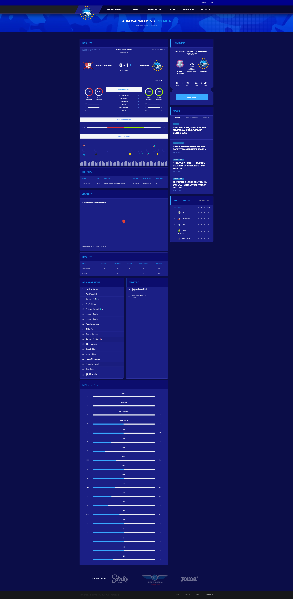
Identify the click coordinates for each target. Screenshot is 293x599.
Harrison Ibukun (92, 289)
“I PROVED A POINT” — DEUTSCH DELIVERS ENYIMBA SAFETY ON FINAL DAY (189, 165)
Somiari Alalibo (137, 296)
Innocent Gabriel (92, 314)
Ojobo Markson (91, 344)
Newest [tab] (177, 118)
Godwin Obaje (91, 349)
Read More (191, 97)
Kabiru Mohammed (93, 359)
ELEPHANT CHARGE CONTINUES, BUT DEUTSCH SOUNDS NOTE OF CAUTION (190, 185)
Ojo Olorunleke (91, 374)
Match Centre (154, 9)
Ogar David (90, 369)
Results (187, 595)
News (172, 9)
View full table (204, 200)
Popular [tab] (206, 118)
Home (177, 595)
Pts (209, 207)
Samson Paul (91, 299)
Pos (174, 207)
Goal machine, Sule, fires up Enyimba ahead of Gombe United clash (189, 130)
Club (179, 207)
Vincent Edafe (91, 354)
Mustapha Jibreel (92, 364)
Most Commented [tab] (192, 118)
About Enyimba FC (115, 9)
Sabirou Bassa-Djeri (139, 289)
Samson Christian (92, 339)
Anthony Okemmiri (92, 309)
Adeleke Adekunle (92, 324)
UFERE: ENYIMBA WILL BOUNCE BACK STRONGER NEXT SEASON (189, 148)
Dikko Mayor (90, 329)
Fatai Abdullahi (91, 294)
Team (135, 9)
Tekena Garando (92, 334)
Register (203, 2)
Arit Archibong (91, 304)
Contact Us (188, 9)
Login (211, 2)
